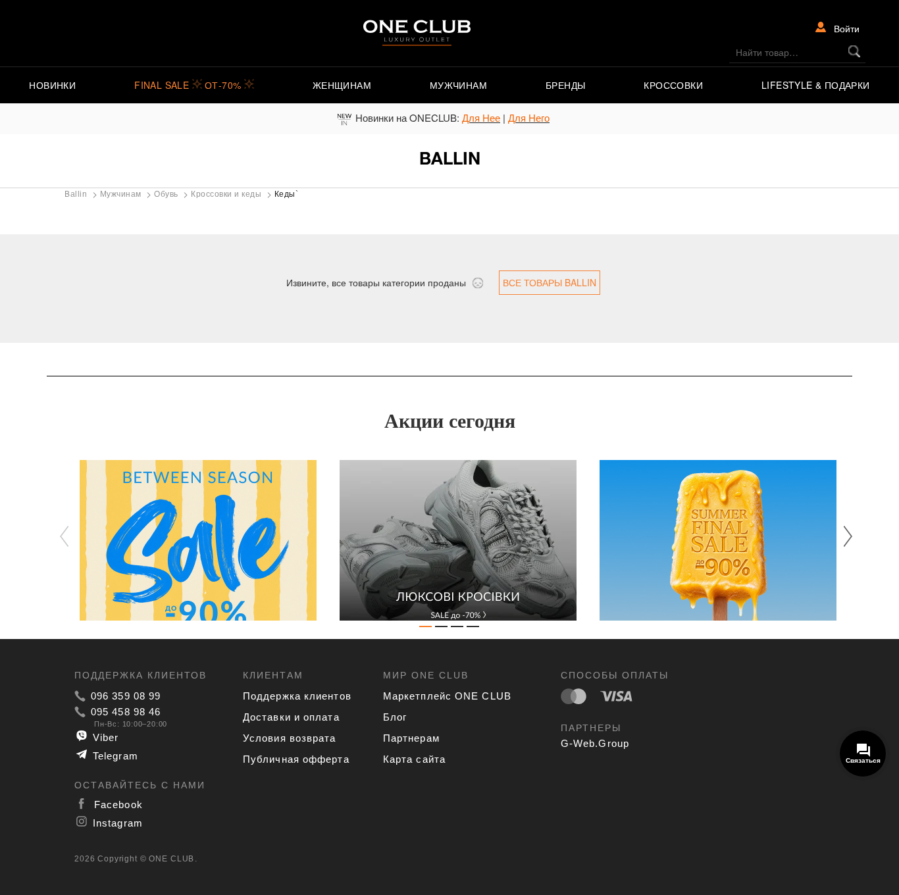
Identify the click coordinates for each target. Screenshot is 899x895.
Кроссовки (673, 84)
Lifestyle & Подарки (815, 84)
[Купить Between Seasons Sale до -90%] (190, 540)
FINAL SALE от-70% (189, 84)
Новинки (52, 84)
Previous (71, 537)
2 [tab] (441, 629)
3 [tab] (457, 629)
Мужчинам (458, 84)
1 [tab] (425, 629)
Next (841, 535)
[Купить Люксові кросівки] (450, 540)
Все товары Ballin (549, 282)
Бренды (565, 84)
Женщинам (342, 84)
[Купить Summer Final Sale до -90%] (710, 540)
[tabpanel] (190, 540)
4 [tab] (473, 629)
